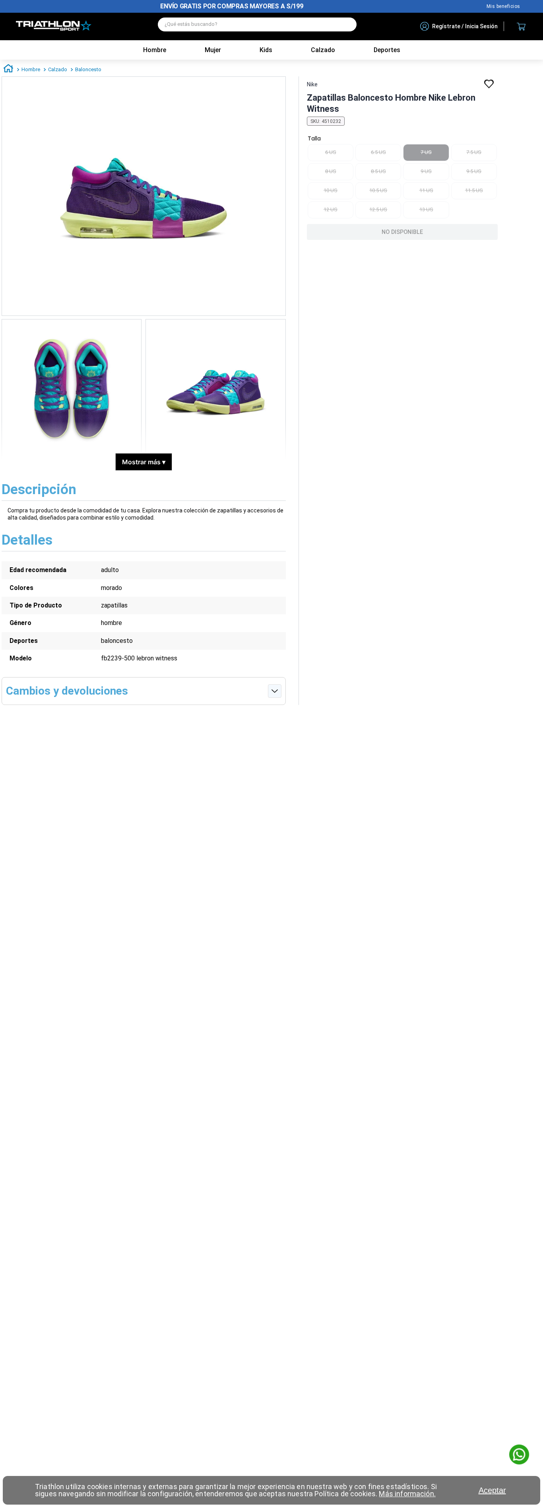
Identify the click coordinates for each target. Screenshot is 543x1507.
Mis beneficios (503, 6)
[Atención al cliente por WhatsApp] (519, 1455)
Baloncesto (88, 69)
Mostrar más (143, 462)
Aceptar (492, 1490)
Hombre (154, 50)
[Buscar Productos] (346, 24)
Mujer (213, 50)
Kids (266, 50)
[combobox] (257, 26)
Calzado (57, 69)
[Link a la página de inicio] (8, 69)
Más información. (407, 1493)
